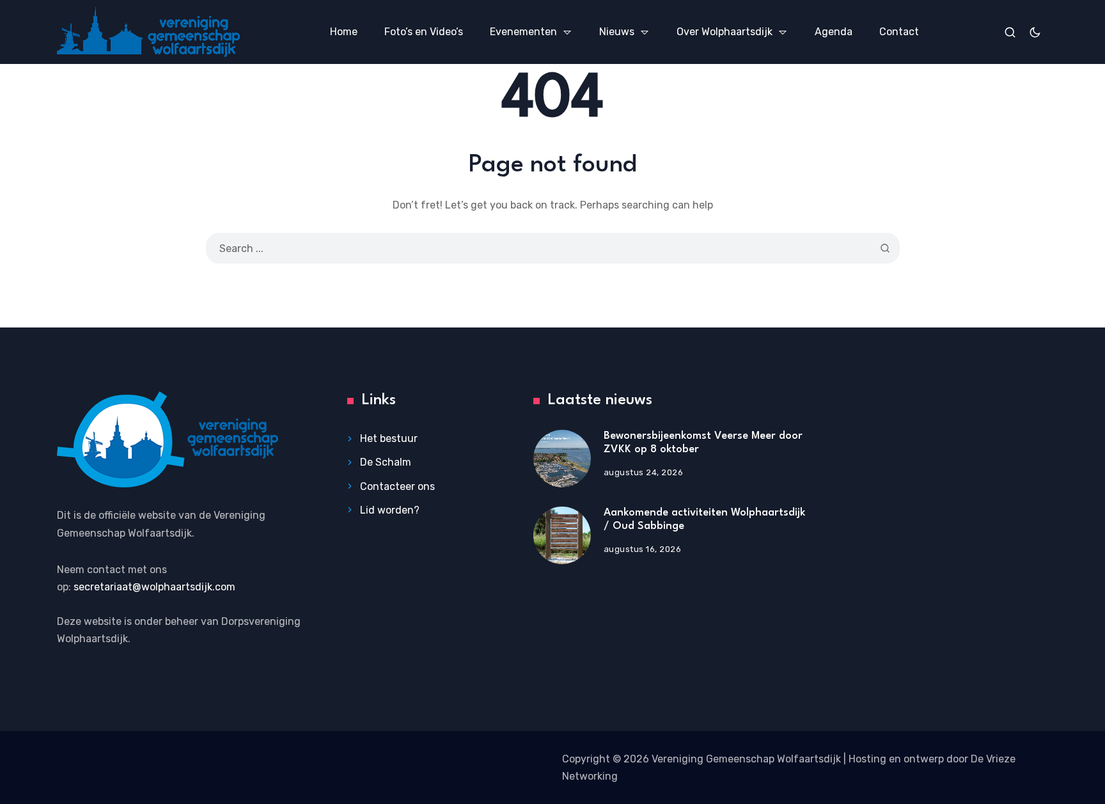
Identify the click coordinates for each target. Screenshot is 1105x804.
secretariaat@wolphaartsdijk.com (154, 587)
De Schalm (385, 462)
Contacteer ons (397, 486)
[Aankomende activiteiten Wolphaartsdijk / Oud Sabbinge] (562, 535)
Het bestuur (389, 438)
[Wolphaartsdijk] (148, 31)
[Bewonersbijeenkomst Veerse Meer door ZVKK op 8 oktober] (562, 458)
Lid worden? (389, 510)
